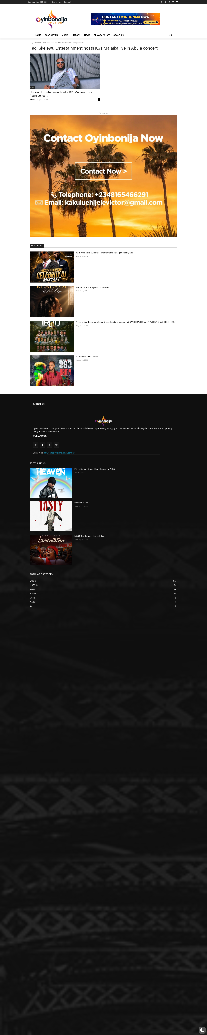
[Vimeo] (173, 2)
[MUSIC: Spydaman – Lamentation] (51, 550)
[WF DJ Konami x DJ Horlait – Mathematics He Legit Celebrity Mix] (52, 267)
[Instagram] (165, 2)
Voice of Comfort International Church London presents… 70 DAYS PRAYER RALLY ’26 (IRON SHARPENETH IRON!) (126, 322)
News (32, 87)
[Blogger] (35, 445)
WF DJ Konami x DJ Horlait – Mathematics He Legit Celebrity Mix (104, 253)
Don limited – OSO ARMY (87, 357)
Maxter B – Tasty (82, 503)
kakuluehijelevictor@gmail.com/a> (59, 452)
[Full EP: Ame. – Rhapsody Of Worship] (52, 301)
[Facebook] (161, 2)
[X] (169, 2)
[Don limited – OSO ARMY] (52, 370)
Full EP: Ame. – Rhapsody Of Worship (92, 287)
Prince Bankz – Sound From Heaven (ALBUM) (94, 469)
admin (32, 99)
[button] (170, 35)
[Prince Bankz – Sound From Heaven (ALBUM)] (51, 483)
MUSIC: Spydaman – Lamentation (89, 536)
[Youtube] (177, 2)
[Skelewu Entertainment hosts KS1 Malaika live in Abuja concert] (65, 71)
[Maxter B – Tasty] (51, 516)
